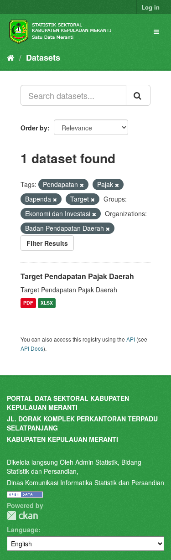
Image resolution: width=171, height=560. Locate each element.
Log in (150, 7)
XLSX (47, 303)
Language (22, 529)
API (130, 339)
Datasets (43, 57)
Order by (34, 127)
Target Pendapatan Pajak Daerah (77, 276)
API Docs (32, 348)
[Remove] (82, 184)
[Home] (11, 57)
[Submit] (138, 95)
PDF (28, 303)
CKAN (22, 515)
